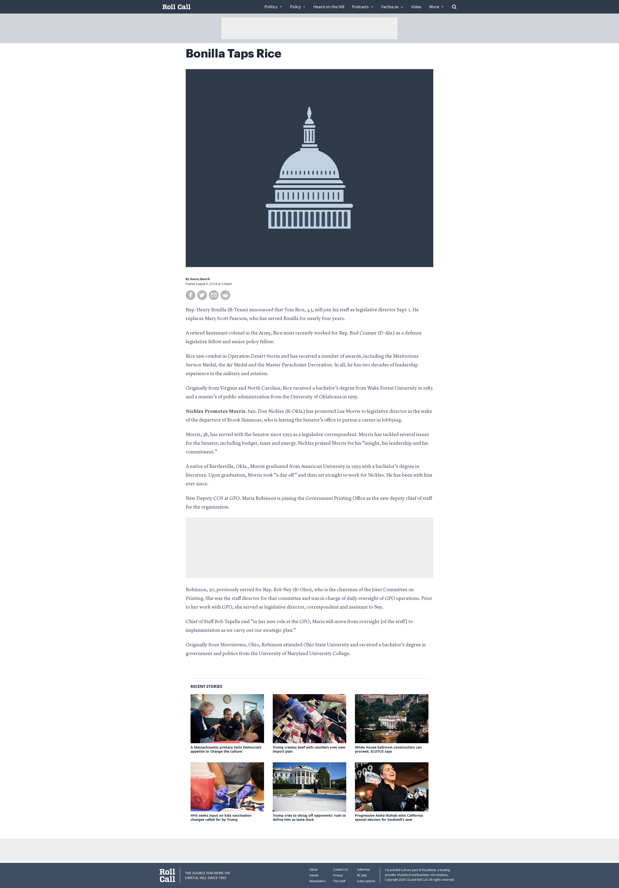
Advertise (363, 869)
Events (314, 875)
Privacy (338, 875)
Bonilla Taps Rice (233, 53)
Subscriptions (366, 881)
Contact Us (340, 869)
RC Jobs (362, 875)
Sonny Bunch (200, 279)
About (313, 869)
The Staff (339, 881)
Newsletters (318, 881)
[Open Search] (454, 6)
